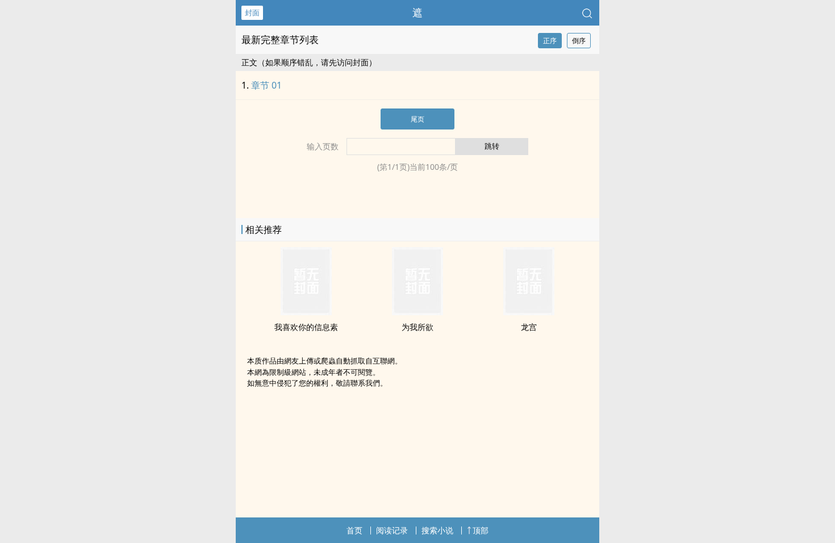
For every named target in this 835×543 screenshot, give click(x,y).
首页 (354, 530)
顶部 (481, 530)
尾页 (417, 119)
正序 (550, 40)
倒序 (579, 40)
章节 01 (266, 85)
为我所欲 (417, 326)
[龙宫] (528, 312)
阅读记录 (392, 530)
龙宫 (529, 326)
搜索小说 (437, 530)
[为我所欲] (417, 312)
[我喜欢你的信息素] (306, 312)
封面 (252, 12)
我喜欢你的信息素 (306, 326)
